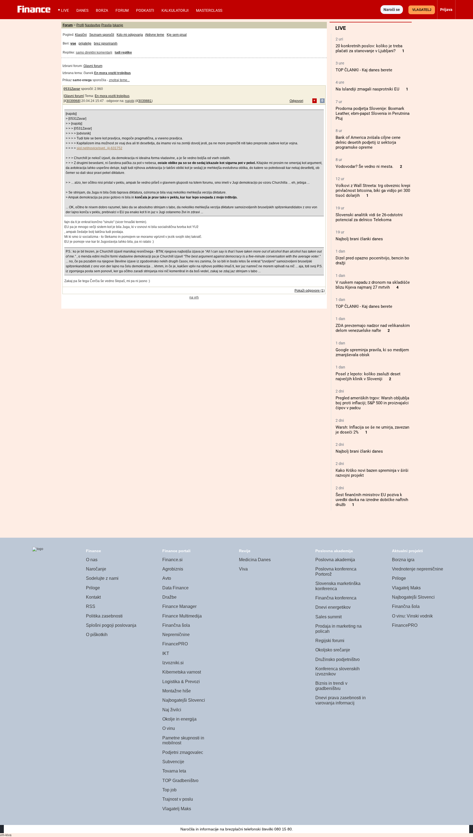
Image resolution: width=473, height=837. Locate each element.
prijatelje (85, 43)
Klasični (81, 35)
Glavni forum (92, 66)
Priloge (93, 588)
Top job (169, 790)
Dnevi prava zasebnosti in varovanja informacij (340, 700)
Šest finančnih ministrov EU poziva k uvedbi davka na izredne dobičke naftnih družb (372, 499)
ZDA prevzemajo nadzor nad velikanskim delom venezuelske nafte (373, 328)
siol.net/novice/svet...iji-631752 (99, 148)
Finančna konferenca (335, 598)
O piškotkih (97, 634)
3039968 (73, 101)
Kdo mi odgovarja (130, 35)
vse (73, 43)
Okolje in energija (179, 719)
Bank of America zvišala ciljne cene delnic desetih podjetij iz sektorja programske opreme (368, 142)
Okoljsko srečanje (332, 650)
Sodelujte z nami (102, 578)
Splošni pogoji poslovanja (111, 625)
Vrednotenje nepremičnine (417, 569)
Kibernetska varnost (181, 672)
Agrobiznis (172, 569)
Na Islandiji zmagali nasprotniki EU (367, 89)
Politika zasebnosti (104, 616)
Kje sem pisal (177, 35)
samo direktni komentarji (94, 52)
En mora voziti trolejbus (112, 96)
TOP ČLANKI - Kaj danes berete (364, 70)
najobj (129, 101)
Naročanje (96, 569)
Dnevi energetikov (333, 607)
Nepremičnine (176, 634)
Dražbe (169, 597)
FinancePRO (175, 644)
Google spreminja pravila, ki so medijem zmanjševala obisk (372, 352)
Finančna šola (176, 625)
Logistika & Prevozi (181, 681)
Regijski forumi (329, 640)
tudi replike (123, 52)
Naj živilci (171, 709)
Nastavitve (92, 25)
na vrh (194, 297)
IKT (165, 653)
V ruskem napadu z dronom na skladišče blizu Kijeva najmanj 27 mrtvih (373, 285)
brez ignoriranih (105, 43)
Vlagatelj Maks (176, 808)
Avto (166, 578)
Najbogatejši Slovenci (183, 700)
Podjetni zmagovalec (182, 752)
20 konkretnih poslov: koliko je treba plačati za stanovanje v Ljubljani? (369, 48)
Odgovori (296, 101)
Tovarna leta (174, 771)
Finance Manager (179, 606)
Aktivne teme (154, 35)
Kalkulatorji (175, 10)
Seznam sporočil (101, 35)
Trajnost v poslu (177, 799)
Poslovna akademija (335, 559)
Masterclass (209, 10)
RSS (90, 606)
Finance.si (172, 559)
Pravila (106, 25)
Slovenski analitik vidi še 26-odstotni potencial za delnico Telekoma (369, 217)
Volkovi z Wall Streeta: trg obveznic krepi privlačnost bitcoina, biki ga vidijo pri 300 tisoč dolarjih (373, 190)
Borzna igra (403, 559)
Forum (122, 10)
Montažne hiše (176, 691)
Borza (102, 10)
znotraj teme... (119, 80)
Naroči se (391, 9)
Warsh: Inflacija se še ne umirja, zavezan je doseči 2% (372, 430)
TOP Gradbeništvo (180, 780)
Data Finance (175, 588)
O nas (91, 559)
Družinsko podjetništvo (337, 659)
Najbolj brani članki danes (359, 238)
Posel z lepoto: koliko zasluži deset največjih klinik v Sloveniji (368, 376)
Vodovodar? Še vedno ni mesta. (364, 166)
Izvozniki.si (173, 662)
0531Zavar (72, 89)
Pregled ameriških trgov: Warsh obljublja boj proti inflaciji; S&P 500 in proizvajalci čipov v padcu (372, 403)
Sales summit (328, 616)
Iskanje (118, 25)
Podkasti (145, 10)
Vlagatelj (421, 10)
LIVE (65, 10)
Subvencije (173, 761)
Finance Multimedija (182, 616)
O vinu (168, 728)
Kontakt (93, 597)
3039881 (145, 101)
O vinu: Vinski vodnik (412, 616)
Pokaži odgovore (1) (310, 290)
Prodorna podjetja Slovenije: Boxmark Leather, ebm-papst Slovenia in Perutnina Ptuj (372, 113)
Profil (80, 25)
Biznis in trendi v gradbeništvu (331, 686)
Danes (82, 10)
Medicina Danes (255, 559)
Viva (243, 569)
